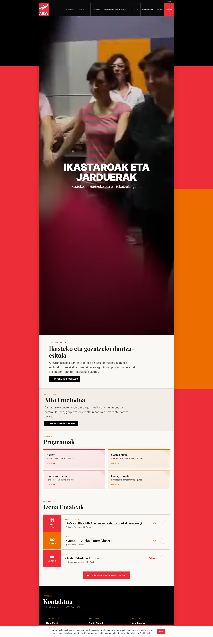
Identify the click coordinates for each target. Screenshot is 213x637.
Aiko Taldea (83, 10)
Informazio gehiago (66, 379)
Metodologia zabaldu (63, 423)
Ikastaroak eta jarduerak (116, 10)
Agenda (169, 10)
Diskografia (147, 10)
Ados (161, 631)
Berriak (135, 10)
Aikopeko (96, 10)
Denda (159, 10)
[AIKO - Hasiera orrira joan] (44, 9)
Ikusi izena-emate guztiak (104, 575)
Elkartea (70, 10)
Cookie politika (146, 633)
